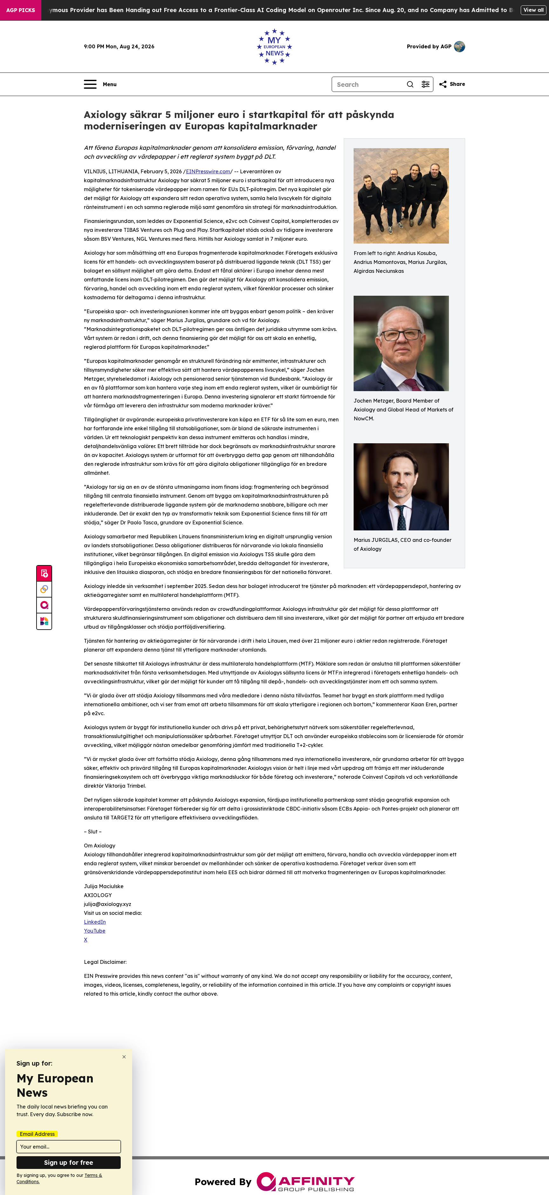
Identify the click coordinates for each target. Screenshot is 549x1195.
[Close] (124, 1057)
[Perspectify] (44, 590)
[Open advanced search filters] (425, 84)
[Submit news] (44, 574)
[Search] (410, 84)
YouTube (94, 931)
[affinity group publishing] (44, 605)
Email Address (37, 1134)
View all (534, 10)
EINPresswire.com (208, 171)
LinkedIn (95, 922)
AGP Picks (20, 10)
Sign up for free (68, 1162)
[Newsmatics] (44, 621)
